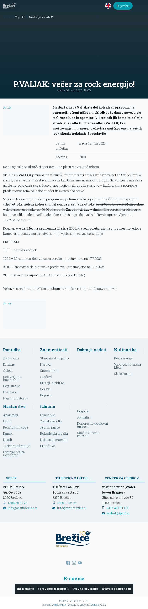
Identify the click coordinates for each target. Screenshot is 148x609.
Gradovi (46, 377)
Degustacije (11, 386)
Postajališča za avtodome (14, 453)
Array (7, 107)
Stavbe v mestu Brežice (88, 434)
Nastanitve (14, 406)
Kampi (8, 433)
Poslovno (10, 392)
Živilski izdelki (51, 421)
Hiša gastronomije (53, 440)
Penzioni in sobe (15, 427)
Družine (9, 364)
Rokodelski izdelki (54, 433)
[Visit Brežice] (9, 6)
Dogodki (83, 411)
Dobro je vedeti (92, 349)
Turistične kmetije (16, 446)
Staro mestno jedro (54, 358)
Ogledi (8, 370)
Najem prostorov (15, 398)
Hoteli (7, 421)
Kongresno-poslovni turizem (92, 425)
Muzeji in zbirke (52, 383)
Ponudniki (48, 415)
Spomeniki (48, 370)
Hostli (7, 440)
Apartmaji (10, 415)
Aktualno (84, 417)
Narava (45, 364)
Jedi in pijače (50, 427)
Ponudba (12, 349)
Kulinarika (125, 349)
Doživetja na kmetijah (12, 378)
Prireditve (47, 446)
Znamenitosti (54, 349)
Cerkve (45, 389)
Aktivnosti (11, 358)
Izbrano (47, 406)
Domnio (95, 604)
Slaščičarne (122, 374)
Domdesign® (59, 604)
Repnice (46, 395)
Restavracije (123, 358)
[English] (108, 6)
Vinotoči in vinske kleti (127, 365)
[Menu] (142, 6)
